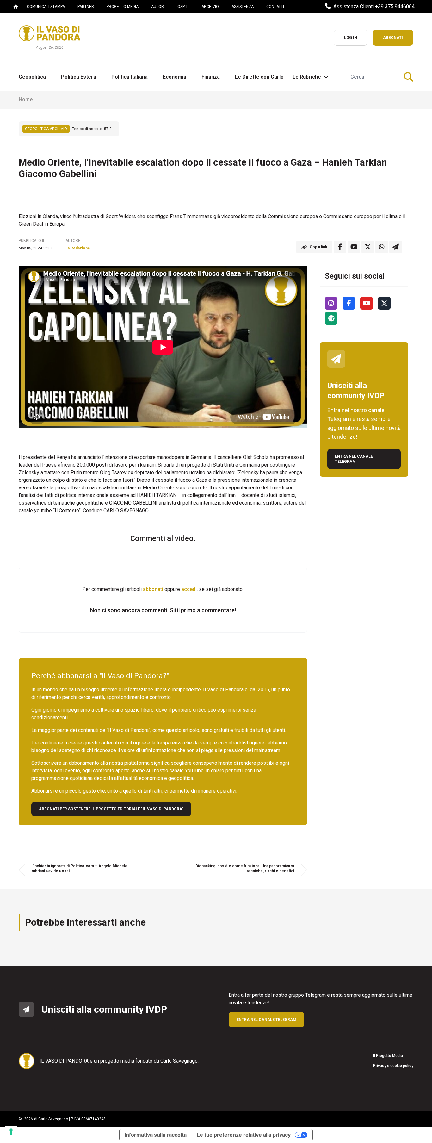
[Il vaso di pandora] (49, 33)
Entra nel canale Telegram (354, 459)
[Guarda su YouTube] (354, 247)
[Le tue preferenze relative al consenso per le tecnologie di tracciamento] (11, 1132)
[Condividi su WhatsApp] (381, 247)
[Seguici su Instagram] (331, 303)
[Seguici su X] (384, 303)
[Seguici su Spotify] (331, 318)
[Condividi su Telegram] (395, 247)
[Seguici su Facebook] (349, 303)
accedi (189, 589)
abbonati (153, 589)
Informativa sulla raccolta (156, 1135)
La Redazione (77, 248)
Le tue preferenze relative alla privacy (244, 1135)
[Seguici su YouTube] (366, 303)
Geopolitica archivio (46, 129)
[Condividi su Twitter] (367, 247)
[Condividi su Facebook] (340, 247)
